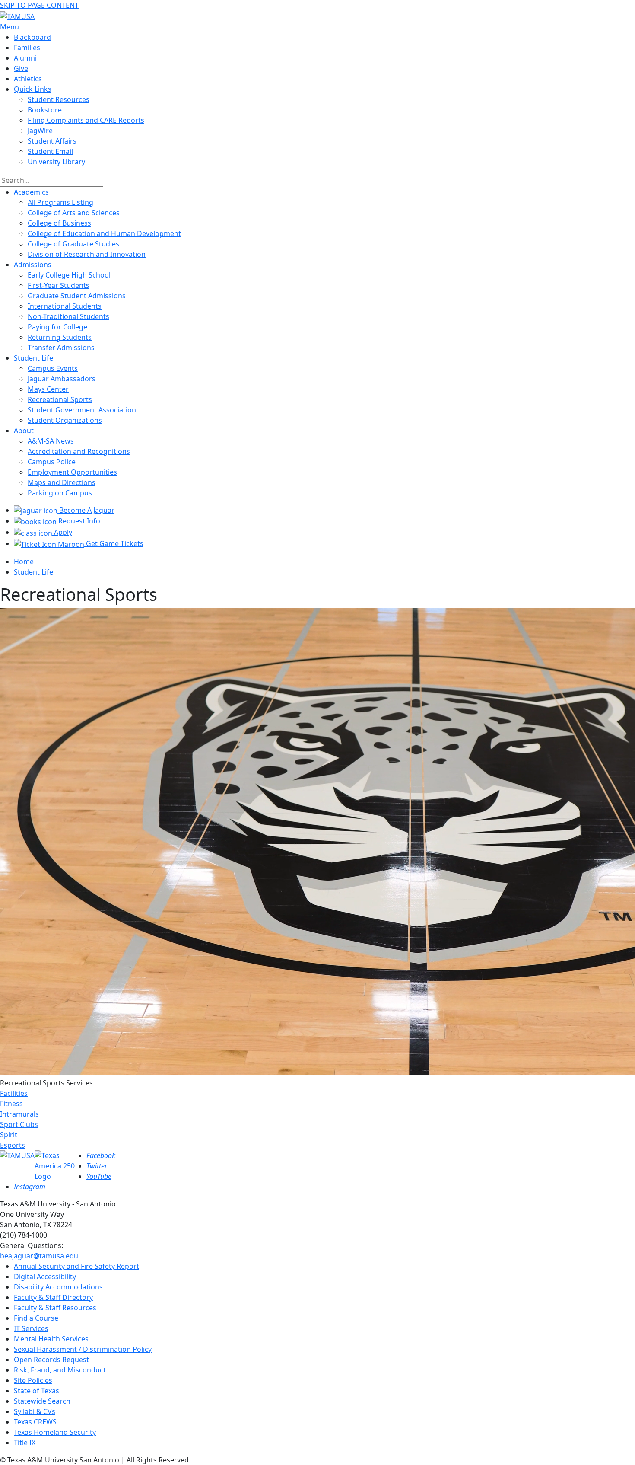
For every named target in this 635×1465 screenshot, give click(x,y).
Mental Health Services (51, 1339)
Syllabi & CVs (34, 1411)
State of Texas (36, 1390)
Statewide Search (42, 1401)
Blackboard (32, 37)
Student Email (50, 151)
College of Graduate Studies (73, 244)
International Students (65, 306)
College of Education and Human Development (104, 233)
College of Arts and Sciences (74, 212)
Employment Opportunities (72, 472)
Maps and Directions (61, 482)
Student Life (33, 358)
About (24, 430)
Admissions (32, 264)
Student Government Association (82, 410)
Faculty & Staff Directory (53, 1297)
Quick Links (32, 89)
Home (24, 561)
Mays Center (48, 389)
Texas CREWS (35, 1422)
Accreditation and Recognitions (79, 451)
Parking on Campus (60, 493)
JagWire (40, 130)
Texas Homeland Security (55, 1432)
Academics (31, 192)
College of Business (59, 223)
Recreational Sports (60, 399)
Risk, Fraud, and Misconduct (60, 1370)
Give (21, 68)
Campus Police (52, 461)
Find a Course (36, 1318)
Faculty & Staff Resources (55, 1307)
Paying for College (57, 327)
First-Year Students (58, 285)
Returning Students (60, 337)
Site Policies (33, 1380)
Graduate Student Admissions (77, 295)
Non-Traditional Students (68, 316)
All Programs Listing (60, 202)
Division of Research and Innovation (87, 254)
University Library (56, 161)
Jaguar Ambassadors (61, 378)
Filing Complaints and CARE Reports (86, 120)
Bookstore (45, 110)
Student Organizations (65, 420)
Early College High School (69, 275)
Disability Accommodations (58, 1287)
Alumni (25, 58)
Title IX (24, 1442)
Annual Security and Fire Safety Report (76, 1266)
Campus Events (53, 368)
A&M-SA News (51, 441)
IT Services (31, 1328)
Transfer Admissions (61, 347)
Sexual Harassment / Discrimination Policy (83, 1349)
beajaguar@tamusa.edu (39, 1256)
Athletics (28, 78)
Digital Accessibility (45, 1276)
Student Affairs (52, 141)
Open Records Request (51, 1359)
